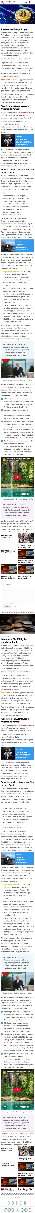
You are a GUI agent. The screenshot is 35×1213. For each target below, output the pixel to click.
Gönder (7, 606)
